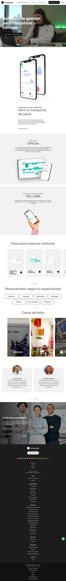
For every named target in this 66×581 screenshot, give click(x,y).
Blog (33, 559)
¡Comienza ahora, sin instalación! (12, 34)
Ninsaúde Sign (33, 529)
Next (35, 284)
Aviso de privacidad (33, 568)
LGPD (33, 572)
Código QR (33, 531)
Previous (31, 284)
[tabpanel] (18, 337)
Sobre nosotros (33, 539)
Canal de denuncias (33, 578)
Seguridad (33, 549)
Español (33, 467)
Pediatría (33, 490)
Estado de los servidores (33, 551)
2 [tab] (36, 359)
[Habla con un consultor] (63, 538)
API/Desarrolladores (33, 547)
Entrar (63, 2)
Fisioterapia (11, 296)
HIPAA (33, 574)
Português (33, 463)
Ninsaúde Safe (33, 527)
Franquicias (30, 478)
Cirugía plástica (40, 296)
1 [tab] (34, 359)
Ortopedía (18, 302)
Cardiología (26, 296)
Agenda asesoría (8, 428)
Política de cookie (33, 570)
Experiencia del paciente (33, 516)
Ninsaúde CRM (33, 525)
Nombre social (33, 533)
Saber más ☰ (42, 2)
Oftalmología (54, 296)
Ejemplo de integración (33, 553)
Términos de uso (33, 576)
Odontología (47, 302)
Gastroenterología (33, 302)
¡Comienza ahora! (54, 2)
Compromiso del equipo (33, 518)
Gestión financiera (33, 511)
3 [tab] (38, 359)
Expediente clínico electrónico (33, 507)
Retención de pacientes (33, 520)
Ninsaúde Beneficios (33, 522)
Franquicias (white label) (22, 2)
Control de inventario (33, 514)
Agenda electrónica (33, 509)
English (33, 465)
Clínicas (34, 2)
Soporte (33, 541)
